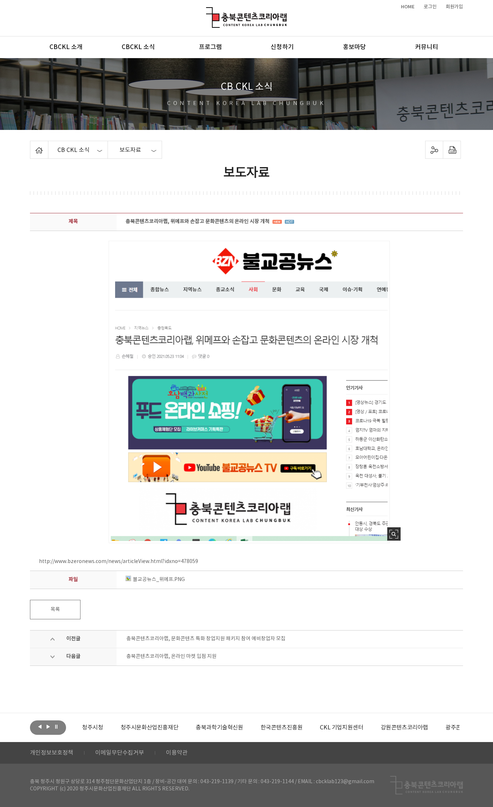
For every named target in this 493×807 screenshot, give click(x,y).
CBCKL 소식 (138, 47)
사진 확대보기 (393, 533)
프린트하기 (452, 150)
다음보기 (48, 726)
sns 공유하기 (434, 150)
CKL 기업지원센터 (341, 727)
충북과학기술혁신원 (219, 727)
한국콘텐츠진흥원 (282, 727)
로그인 (430, 7)
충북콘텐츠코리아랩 (207, 11)
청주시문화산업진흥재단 (150, 727)
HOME (408, 7)
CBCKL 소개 (66, 47)
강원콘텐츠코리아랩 (404, 727)
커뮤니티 (426, 47)
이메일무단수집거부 (119, 753)
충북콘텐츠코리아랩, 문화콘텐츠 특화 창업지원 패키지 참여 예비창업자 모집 (205, 639)
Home (32, 145)
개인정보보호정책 (51, 753)
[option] (92, 727)
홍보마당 (354, 47)
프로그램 (210, 47)
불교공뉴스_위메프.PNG (159, 580)
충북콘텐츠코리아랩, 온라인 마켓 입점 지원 (171, 656)
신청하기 (282, 47)
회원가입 (454, 7)
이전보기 (39, 726)
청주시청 (92, 727)
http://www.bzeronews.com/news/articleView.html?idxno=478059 (118, 561)
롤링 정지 (56, 726)
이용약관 (177, 753)
